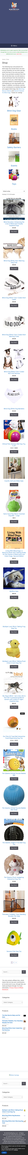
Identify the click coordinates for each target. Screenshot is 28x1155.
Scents (14, 165)
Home (3, 59)
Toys (14, 184)
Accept (4, 1152)
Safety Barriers (14, 147)
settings (16, 1150)
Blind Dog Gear (14, 111)
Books (14, 129)
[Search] (24, 972)
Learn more (19, 54)
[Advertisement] (14, 27)
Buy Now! (14, 231)
